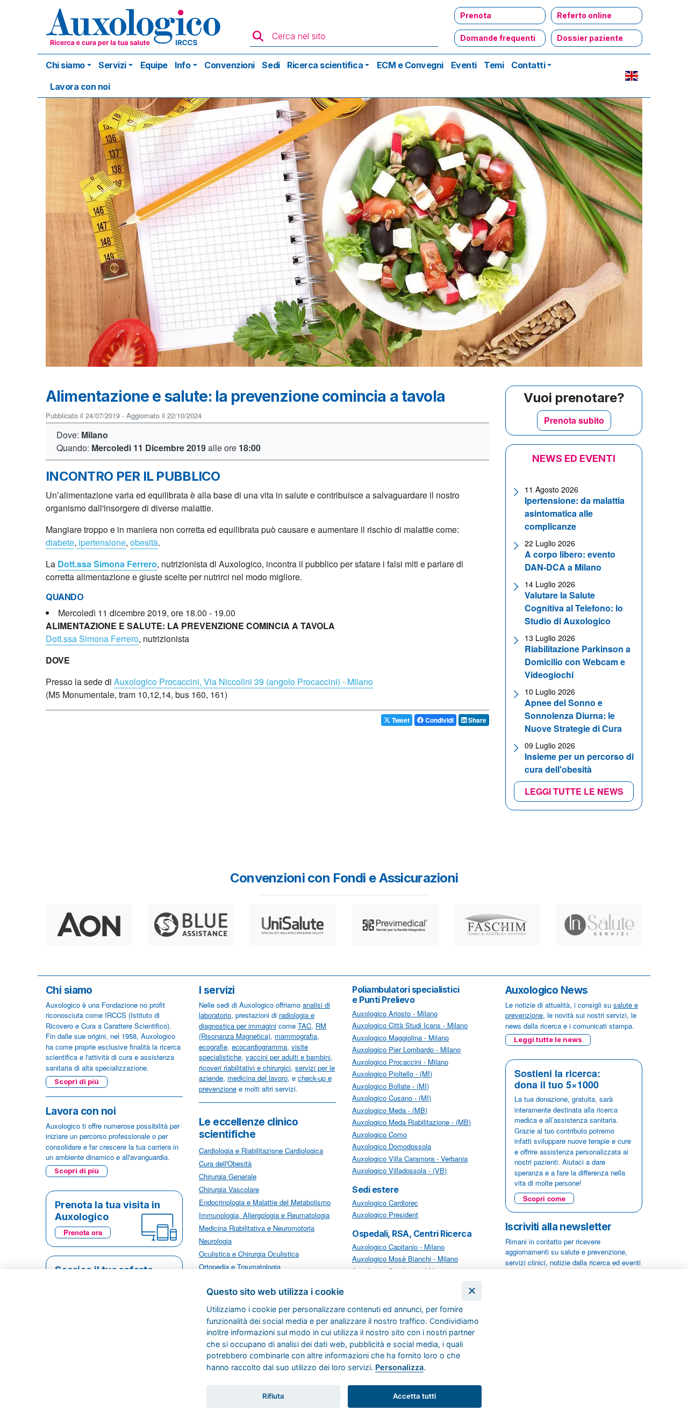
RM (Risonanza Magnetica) (262, 1031)
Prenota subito (574, 420)
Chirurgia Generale (227, 1176)
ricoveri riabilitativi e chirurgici (245, 1068)
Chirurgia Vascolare (229, 1189)
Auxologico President (385, 1214)
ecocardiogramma (259, 1047)
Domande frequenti (497, 37)
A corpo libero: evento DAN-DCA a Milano (570, 560)
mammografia (296, 1036)
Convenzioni (229, 65)
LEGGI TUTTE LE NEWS (574, 791)
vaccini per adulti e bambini (288, 1057)
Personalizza (399, 1367)
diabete (60, 542)
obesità (144, 542)
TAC (304, 1026)
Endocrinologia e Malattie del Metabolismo (265, 1202)
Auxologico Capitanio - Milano (398, 1247)
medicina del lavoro (257, 1078)
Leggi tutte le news (548, 1039)
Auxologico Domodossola (391, 1146)
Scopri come (544, 1198)
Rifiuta (273, 1396)
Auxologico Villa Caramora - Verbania (410, 1158)
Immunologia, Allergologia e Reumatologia (264, 1215)
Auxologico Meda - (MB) (389, 1110)
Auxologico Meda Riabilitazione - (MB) (411, 1122)
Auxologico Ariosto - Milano (395, 1013)
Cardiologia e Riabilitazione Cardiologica (261, 1150)
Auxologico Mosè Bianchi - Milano (405, 1258)
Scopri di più (76, 1081)
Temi (494, 65)
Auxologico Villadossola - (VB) (399, 1170)
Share (476, 720)
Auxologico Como (379, 1134)
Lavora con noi (80, 86)
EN (631, 76)
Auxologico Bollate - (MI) (390, 1086)
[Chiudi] (472, 1291)
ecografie (213, 1047)
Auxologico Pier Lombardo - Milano (406, 1049)
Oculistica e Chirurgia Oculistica (249, 1254)
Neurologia (215, 1241)
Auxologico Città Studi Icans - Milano (410, 1025)
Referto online (584, 15)
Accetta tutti (414, 1396)
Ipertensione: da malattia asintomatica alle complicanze (575, 513)
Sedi (271, 65)
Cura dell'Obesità (225, 1163)
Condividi (439, 720)
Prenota (475, 15)
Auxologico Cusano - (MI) (391, 1098)
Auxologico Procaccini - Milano (400, 1062)
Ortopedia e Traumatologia (240, 1267)
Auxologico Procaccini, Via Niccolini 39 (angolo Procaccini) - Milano (243, 681)
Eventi (464, 65)
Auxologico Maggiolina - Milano (400, 1037)
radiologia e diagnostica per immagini (256, 1020)
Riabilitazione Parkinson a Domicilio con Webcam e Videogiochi (577, 662)
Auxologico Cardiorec (385, 1203)
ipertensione (101, 542)
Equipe (154, 65)
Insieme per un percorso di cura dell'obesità (579, 762)
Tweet (400, 720)
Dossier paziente (590, 37)
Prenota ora (82, 1232)
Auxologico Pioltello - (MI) (392, 1073)
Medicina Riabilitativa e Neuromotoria (256, 1228)
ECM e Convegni (410, 65)
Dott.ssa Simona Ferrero (92, 638)
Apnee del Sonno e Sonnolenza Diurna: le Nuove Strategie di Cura (573, 715)
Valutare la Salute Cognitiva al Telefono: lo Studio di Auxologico (574, 608)
